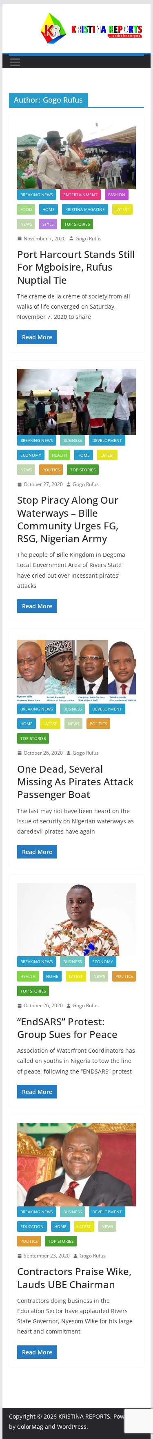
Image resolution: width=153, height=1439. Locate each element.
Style (48, 224)
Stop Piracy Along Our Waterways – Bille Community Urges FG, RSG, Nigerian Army (67, 519)
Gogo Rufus (88, 238)
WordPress (71, 1426)
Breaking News (36, 194)
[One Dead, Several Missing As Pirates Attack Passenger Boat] (76, 670)
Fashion (116, 194)
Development (107, 440)
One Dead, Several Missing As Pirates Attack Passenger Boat (75, 781)
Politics (51, 470)
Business (72, 440)
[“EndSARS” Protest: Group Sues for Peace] (76, 919)
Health (59, 455)
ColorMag (30, 1426)
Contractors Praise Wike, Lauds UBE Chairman (74, 1277)
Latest (122, 209)
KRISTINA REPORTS (84, 1416)
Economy (30, 455)
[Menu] (15, 62)
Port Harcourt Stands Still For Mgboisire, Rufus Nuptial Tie (76, 266)
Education (32, 1226)
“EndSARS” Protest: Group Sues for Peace (67, 1028)
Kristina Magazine (85, 209)
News (26, 224)
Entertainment (80, 194)
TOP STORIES (77, 224)
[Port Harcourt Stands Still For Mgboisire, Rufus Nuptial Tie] (76, 156)
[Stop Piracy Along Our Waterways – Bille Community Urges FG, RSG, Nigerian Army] (76, 402)
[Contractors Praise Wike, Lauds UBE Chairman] (76, 1164)
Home (48, 209)
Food (26, 209)
